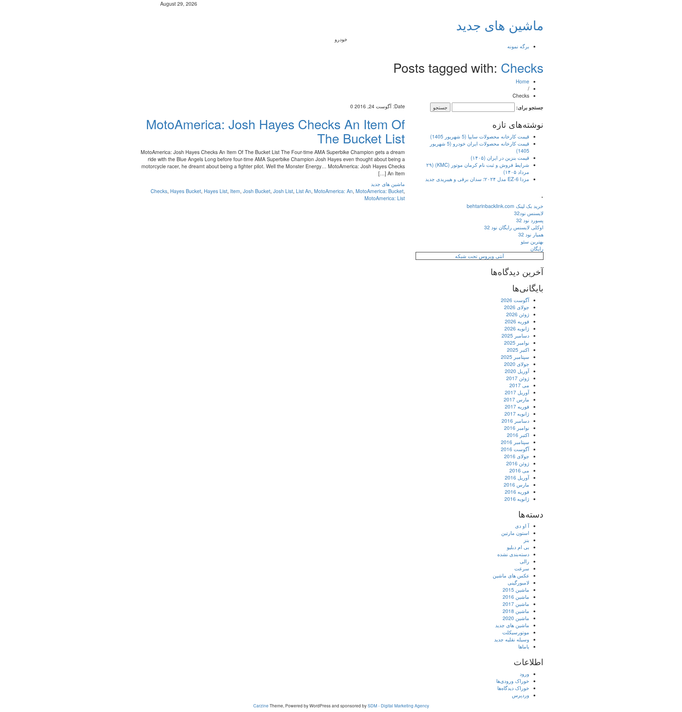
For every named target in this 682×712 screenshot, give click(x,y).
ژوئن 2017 (517, 378)
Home (522, 81)
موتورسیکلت (515, 632)
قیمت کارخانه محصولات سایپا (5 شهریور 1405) (479, 136)
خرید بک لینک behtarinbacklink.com (505, 205)
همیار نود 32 (530, 234)
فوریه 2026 (517, 321)
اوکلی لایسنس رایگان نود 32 (513, 227)
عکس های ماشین (511, 575)
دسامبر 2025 (515, 335)
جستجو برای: (529, 107)
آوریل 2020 (517, 370)
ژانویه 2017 (516, 413)
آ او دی (522, 525)
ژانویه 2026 (516, 328)
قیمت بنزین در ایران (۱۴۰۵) (500, 157)
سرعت (521, 568)
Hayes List (215, 191)
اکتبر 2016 (518, 434)
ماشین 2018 (516, 610)
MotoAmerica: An (333, 191)
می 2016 (519, 470)
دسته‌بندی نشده (513, 554)
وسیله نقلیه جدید (511, 639)
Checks (522, 67)
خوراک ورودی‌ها (512, 680)
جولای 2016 (516, 456)
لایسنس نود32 (528, 213)
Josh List (283, 191)
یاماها (523, 646)
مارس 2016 (516, 484)
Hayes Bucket (185, 191)
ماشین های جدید (499, 25)
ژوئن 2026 (517, 314)
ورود (524, 673)
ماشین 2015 (516, 589)
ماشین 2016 (516, 596)
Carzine (261, 705)
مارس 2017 (516, 399)
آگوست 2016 (515, 449)
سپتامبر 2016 (515, 441)
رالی (524, 561)
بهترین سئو (532, 241)
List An (303, 191)
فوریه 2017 (517, 406)
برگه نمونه (518, 46)
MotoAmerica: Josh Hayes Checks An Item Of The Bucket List (275, 131)
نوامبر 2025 (516, 342)
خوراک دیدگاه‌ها (513, 687)
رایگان (536, 248)
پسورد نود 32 (529, 220)
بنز (526, 539)
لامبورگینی (518, 582)
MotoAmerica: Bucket (380, 191)
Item (235, 191)
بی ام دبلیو (518, 547)
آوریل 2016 (517, 477)
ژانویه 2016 (516, 498)
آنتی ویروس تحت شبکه (479, 255)
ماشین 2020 (516, 617)
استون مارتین (515, 532)
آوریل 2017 (517, 392)
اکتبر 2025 (518, 349)
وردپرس (520, 695)
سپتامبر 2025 (515, 356)
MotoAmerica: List (384, 198)
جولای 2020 (516, 363)
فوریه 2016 (517, 491)
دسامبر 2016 (515, 420)
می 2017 (519, 385)
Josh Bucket (256, 191)
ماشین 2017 (516, 603)
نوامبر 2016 (516, 427)
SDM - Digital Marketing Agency (398, 705)
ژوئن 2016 (517, 463)
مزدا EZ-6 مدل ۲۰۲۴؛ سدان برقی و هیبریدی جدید (477, 178)
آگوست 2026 (515, 299)
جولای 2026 (516, 307)
